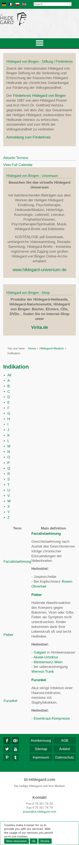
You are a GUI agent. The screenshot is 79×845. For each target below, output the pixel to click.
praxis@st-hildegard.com (39, 811)
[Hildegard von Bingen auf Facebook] (7, 740)
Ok (33, 841)
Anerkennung (41, 740)
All (9, 375)
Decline (45, 841)
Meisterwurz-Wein (48, 662)
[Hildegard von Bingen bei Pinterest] (7, 757)
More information (16, 841)
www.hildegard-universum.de (39, 269)
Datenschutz (64, 757)
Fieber (8, 635)
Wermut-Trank (42, 672)
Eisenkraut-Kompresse (52, 718)
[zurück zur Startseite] (39, 19)
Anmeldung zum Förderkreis (28, 137)
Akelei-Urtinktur (45, 657)
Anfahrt (64, 749)
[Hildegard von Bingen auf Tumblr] (15, 757)
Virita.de (39, 327)
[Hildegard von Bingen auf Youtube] (15, 749)
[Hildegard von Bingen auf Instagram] (15, 740)
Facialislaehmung (17, 562)
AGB (64, 740)
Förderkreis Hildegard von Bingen (39, 96)
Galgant (40, 652)
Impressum (41, 757)
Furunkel (10, 701)
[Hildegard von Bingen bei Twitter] (7, 749)
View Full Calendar (18, 165)
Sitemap (41, 749)
